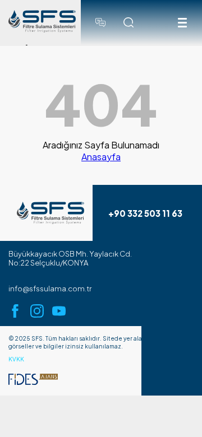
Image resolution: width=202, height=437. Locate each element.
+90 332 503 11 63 (145, 213)
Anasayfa (101, 156)
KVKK (16, 359)
